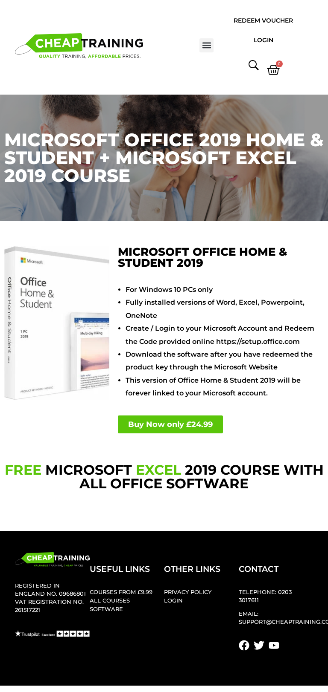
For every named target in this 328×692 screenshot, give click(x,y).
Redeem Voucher (263, 20)
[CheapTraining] (79, 46)
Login (263, 40)
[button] (206, 45)
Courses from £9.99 (121, 592)
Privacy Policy (187, 592)
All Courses (110, 600)
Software (106, 609)
